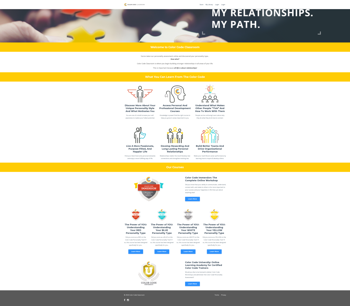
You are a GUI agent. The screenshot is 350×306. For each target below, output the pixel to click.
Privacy (223, 295)
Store (201, 5)
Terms (217, 295)
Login (217, 5)
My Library (209, 5)
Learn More (192, 199)
